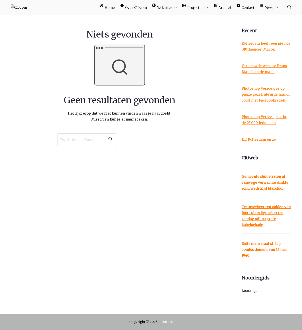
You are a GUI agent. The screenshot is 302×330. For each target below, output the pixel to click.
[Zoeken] (110, 140)
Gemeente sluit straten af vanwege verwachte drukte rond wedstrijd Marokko (265, 182)
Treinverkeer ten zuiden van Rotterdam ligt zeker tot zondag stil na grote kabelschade (266, 216)
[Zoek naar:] (86, 139)
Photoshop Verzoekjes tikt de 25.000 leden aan (264, 120)
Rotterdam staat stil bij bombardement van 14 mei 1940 (264, 249)
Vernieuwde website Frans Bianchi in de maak (264, 69)
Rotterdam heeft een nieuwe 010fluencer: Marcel (266, 46)
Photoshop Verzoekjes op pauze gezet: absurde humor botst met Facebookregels (266, 94)
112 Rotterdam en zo (259, 139)
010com (167, 322)
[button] (174, 8)
